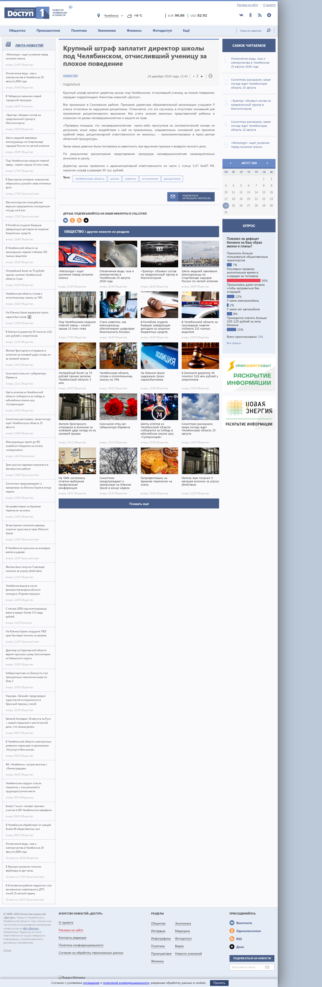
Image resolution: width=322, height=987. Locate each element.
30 (271, 205)
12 (241, 192)
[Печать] (210, 77)
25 (233, 205)
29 (263, 205)
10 (226, 192)
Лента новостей (29, 45)
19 (241, 199)
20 (248, 199)
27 (248, 205)
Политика (79, 30)
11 (233, 192)
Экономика (107, 30)
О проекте (269, 4)
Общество (17, 30)
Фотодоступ (162, 30)
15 (263, 192)
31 (226, 212)
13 (248, 192)
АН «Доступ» (31, 928)
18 (233, 199)
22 (263, 199)
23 (271, 199)
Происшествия (48, 30)
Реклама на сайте (247, 4)
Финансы (134, 30)
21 (256, 199)
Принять (219, 983)
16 (271, 192)
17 (226, 199)
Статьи (7, 950)
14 (256, 192)
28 (256, 205)
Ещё (186, 30)
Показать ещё (139, 504)
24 (226, 205)
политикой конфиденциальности (126, 983)
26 (241, 205)
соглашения (91, 983)
